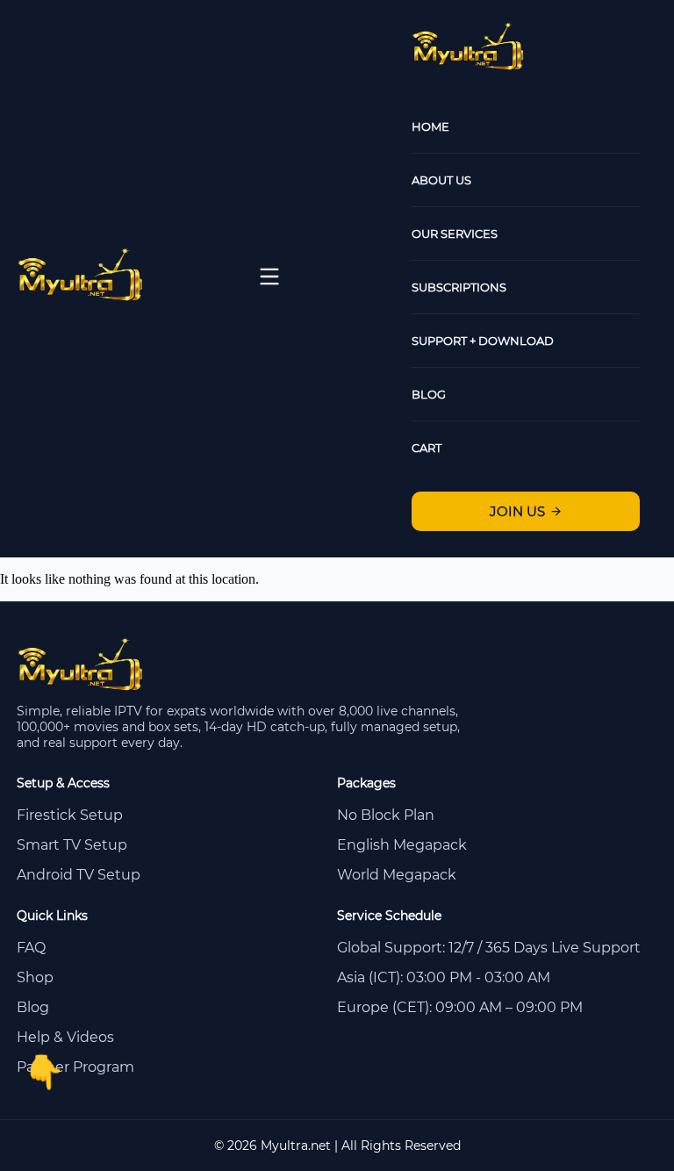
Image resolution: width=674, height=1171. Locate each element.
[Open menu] (269, 276)
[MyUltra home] (81, 296)
